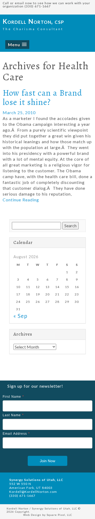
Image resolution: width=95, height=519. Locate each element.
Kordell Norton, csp (33, 21)
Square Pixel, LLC (59, 514)
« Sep (20, 315)
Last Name (13, 415)
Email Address (16, 433)
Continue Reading (21, 199)
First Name (13, 396)
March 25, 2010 (19, 112)
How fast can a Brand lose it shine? (42, 97)
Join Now (47, 461)
